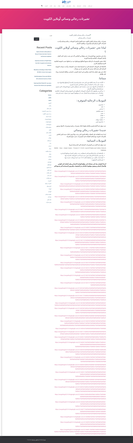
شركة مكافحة (48, 151)
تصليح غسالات (48, 127)
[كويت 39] (67, 2)
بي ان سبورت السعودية (46, 111)
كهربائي (49, 191)
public (50, 97)
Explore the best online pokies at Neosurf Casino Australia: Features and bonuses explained (43, 54)
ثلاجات (51, 5)
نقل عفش (49, 199)
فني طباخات (48, 178)
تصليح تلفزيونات (48, 119)
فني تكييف (49, 170)
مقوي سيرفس (48, 194)
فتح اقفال (49, 164)
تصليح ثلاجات (48, 124)
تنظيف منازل (68, 5)
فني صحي (49, 175)
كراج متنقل (79, 5)
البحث (51, 35)
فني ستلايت (90, 5)
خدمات (49, 146)
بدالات (50, 105)
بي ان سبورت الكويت (47, 113)
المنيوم (49, 103)
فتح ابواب (49, 162)
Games (49, 95)
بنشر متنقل (49, 108)
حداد (50, 143)
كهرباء (50, 188)
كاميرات (46, 5)
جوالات (59, 5)
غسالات (49, 159)
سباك (74, 5)
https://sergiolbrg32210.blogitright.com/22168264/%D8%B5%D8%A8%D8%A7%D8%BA (80, 328)
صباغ (55, 5)
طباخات (49, 156)
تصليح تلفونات (48, 121)
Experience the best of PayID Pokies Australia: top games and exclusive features (43, 63)
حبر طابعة (49, 140)
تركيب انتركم (48, 116)
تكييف (63, 5)
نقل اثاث (84, 5)
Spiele (49, 100)
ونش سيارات (48, 202)
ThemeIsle (29, 439)
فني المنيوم (49, 167)
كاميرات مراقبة (48, 183)
